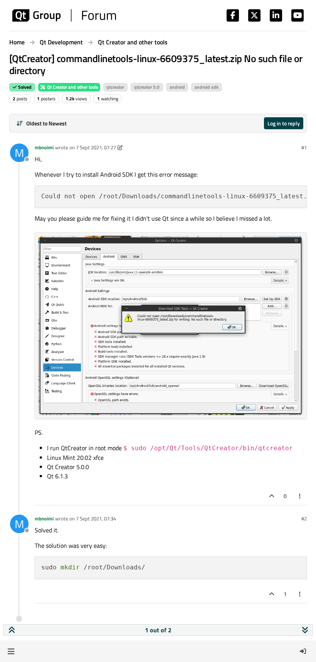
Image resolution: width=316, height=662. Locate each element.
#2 (304, 518)
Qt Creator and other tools (72, 87)
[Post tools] (300, 496)
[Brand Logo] (64, 15)
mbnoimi (44, 147)
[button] (11, 651)
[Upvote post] (272, 496)
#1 (304, 147)
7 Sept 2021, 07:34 (96, 518)
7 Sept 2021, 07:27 (96, 147)
